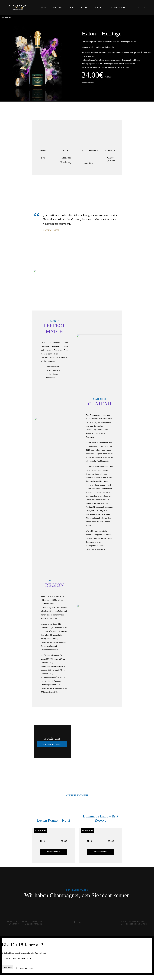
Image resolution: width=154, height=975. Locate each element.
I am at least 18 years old (18, 958)
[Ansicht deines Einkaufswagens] (138, 7)
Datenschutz (38, 921)
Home (43, 7)
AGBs (24, 921)
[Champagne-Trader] (17, 7)
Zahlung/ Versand (33, 924)
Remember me (26, 968)
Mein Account (118, 7)
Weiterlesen (53, 852)
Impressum (12, 921)
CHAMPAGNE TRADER (52, 744)
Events (84, 7)
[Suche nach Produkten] (144, 7)
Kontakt (99, 7)
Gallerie (57, 7)
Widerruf (14, 924)
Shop (71, 7)
